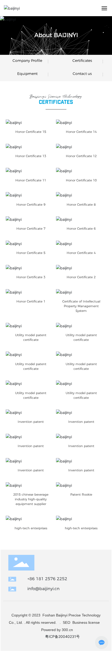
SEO (66, 622)
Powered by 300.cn (56, 630)
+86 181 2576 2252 (47, 578)
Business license (86, 622)
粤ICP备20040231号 (62, 636)
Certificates (82, 60)
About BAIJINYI (56, 35)
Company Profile (27, 60)
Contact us (82, 73)
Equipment (27, 73)
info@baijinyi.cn (43, 588)
